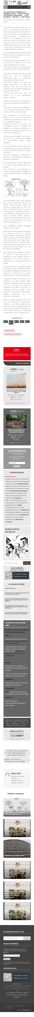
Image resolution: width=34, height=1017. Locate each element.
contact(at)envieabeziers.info (13, 986)
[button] (6, 403)
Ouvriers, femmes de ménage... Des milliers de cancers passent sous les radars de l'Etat (16, 495)
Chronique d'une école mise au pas (16, 639)
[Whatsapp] (27, 321)
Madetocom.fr (26, 1010)
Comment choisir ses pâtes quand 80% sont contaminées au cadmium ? (17, 593)
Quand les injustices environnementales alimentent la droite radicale (15, 703)
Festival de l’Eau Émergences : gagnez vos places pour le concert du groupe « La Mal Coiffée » (16, 600)
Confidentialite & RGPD (17, 988)
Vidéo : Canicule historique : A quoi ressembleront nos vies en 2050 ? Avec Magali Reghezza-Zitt (17, 503)
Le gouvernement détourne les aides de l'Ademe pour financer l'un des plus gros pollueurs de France (17, 481)
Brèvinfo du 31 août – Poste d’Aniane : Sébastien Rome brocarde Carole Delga (17, 354)
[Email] (22, 321)
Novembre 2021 (9, 330)
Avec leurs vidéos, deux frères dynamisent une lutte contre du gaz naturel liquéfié (16, 613)
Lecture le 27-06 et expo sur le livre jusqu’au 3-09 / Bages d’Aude (16, 391)
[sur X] (11, 322)
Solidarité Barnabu (10, 588)
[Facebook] (5, 321)
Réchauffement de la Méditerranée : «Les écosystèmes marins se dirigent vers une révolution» (16, 607)
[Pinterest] (16, 321)
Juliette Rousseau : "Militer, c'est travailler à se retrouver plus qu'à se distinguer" (16, 668)
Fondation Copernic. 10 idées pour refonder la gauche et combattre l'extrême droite (15, 649)
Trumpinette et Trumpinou (13, 334)
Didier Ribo (9, 20)
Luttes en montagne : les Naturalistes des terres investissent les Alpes (16, 431)
